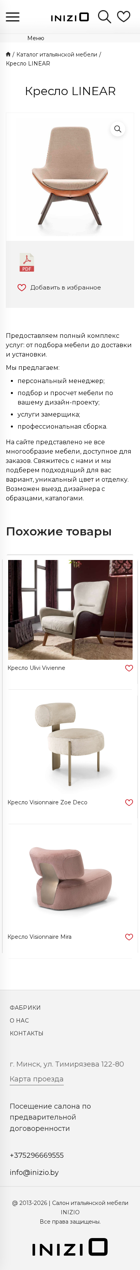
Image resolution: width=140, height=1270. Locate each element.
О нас (19, 1020)
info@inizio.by (34, 1172)
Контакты (27, 1033)
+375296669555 (37, 1155)
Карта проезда (37, 1079)
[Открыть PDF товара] (27, 262)
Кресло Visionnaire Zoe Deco (47, 802)
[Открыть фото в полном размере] (117, 129)
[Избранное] (123, 16)
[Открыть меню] (12, 16)
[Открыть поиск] (104, 16)
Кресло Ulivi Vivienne (36, 667)
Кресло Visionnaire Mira (39, 936)
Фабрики (25, 1007)
